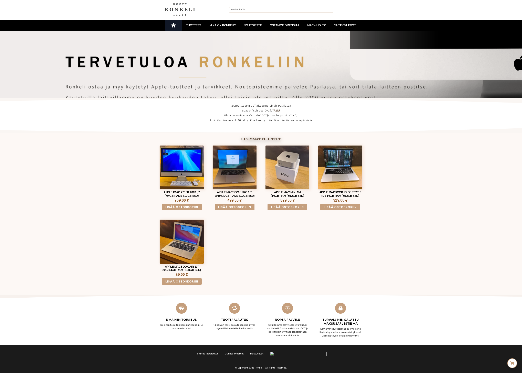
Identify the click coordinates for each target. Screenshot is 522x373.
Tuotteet (193, 25)
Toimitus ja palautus (206, 354)
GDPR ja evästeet (234, 354)
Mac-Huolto (316, 25)
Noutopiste (253, 25)
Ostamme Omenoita (284, 25)
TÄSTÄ (276, 110)
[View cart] (512, 363)
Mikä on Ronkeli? (222, 25)
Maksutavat (256, 354)
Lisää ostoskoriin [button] (181, 207)
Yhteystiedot (345, 25)
